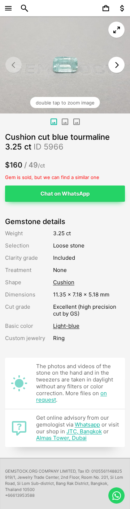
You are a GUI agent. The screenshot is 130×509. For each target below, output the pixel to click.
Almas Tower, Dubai (61, 437)
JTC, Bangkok (84, 431)
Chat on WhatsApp (65, 193)
